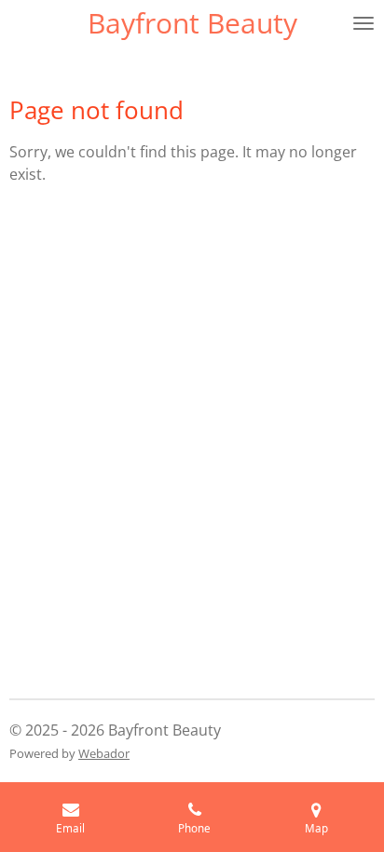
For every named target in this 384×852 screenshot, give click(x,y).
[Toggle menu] (363, 23)
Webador (104, 753)
